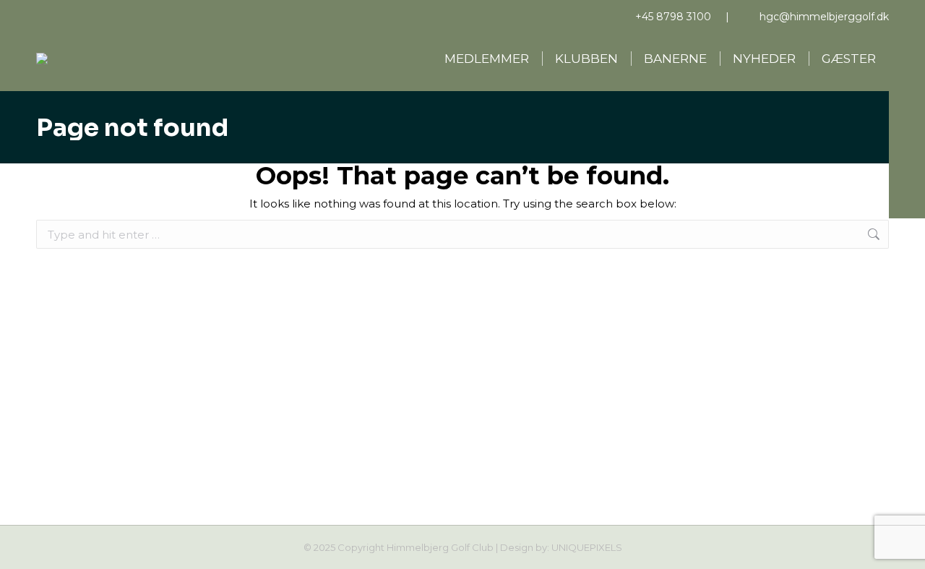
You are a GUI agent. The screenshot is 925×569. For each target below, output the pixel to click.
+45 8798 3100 (673, 16)
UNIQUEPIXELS (586, 547)
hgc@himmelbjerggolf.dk (824, 16)
